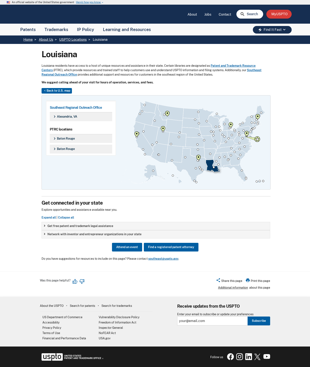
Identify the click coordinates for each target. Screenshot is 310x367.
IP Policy (85, 29)
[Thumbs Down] (81, 281)
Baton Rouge (63, 138)
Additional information (233, 287)
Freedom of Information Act (117, 322)
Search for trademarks (116, 305)
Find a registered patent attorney (171, 247)
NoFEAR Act (107, 333)
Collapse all (66, 217)
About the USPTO (51, 305)
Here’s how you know (90, 2)
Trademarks (56, 29)
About (192, 14)
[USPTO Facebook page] (229, 359)
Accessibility (50, 322)
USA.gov (105, 338)
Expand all (49, 217)
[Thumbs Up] (75, 281)
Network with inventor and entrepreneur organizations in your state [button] (94, 234)
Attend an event (127, 247)
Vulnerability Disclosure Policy (119, 317)
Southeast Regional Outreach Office (76, 108)
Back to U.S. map (56, 90)
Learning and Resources (127, 29)
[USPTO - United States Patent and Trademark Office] (71, 359)
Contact (225, 14)
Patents (28, 29)
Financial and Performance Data (64, 338)
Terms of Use (51, 333)
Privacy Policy (51, 327)
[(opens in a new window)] (239, 359)
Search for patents (82, 305)
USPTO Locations (73, 40)
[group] (156, 226)
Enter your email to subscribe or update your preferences (215, 314)
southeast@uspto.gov (163, 258)
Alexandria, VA (64, 116)
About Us (46, 40)
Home (28, 40)
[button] (229, 281)
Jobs (207, 14)
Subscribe (259, 320)
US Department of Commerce (62, 317)
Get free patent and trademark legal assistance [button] (80, 226)
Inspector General (111, 327)
